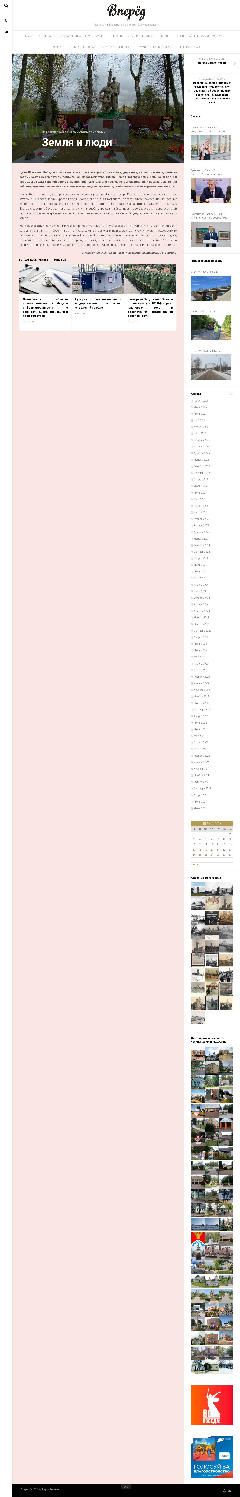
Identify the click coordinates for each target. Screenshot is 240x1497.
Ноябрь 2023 (201, 617)
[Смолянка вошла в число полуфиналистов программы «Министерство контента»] (211, 147)
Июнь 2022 (200, 729)
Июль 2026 (200, 407)
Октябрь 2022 (202, 703)
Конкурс (58, 47)
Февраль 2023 (202, 676)
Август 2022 (201, 716)
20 (211, 849)
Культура (45, 36)
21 (218, 849)
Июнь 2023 (200, 650)
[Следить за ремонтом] (211, 327)
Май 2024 (199, 578)
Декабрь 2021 (202, 768)
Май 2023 (199, 657)
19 (205, 849)
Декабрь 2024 (202, 532)
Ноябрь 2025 (201, 459)
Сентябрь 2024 (202, 551)
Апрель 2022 (201, 742)
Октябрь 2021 (202, 782)
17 (194, 849)
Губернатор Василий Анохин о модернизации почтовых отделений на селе (97, 303)
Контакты (116, 36)
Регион (28, 36)
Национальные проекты (117, 47)
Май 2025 (199, 499)
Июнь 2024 (200, 571)
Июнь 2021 (200, 808)
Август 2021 (201, 795)
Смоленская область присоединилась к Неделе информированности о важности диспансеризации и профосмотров (45, 307)
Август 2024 (201, 558)
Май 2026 (199, 420)
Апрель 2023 (201, 663)
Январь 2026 (201, 446)
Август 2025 (201, 479)
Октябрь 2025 (202, 466)
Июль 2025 (200, 486)
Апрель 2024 (201, 584)
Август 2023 (201, 637)
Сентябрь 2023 (202, 630)
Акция (164, 36)
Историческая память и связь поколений (74, 132)
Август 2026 (201, 400)
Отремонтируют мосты (204, 271)
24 (194, 854)
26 (205, 854)
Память (143, 47)
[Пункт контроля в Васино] (211, 367)
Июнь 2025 (200, 492)
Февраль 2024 (202, 597)
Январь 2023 (201, 683)
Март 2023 (200, 670)
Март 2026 (200, 433)
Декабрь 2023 (202, 611)
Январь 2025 (201, 525)
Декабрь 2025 (202, 453)
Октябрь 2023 (202, 624)
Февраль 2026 (202, 440)
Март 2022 (200, 749)
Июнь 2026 (200, 413)
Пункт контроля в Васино (205, 350)
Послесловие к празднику (73, 36)
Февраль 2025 (202, 519)
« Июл (194, 864)
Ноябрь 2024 (201, 538)
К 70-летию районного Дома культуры (198, 36)
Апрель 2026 (201, 427)
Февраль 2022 (202, 755)
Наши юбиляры (163, 47)
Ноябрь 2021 (201, 775)
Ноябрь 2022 (201, 696)
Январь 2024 (201, 604)
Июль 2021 (200, 801)
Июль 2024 (200, 565)
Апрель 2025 (201, 505)
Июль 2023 (200, 643)
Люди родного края (141, 36)
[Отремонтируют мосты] (211, 288)
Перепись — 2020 (189, 47)
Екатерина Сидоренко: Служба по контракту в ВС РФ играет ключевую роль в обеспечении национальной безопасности (150, 307)
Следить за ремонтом (203, 311)
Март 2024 (200, 591)
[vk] (6, 31)
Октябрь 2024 (202, 545)
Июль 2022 (200, 722)
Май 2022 (199, 735)
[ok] (6, 20)
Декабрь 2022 (202, 690)
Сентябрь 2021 (202, 788)
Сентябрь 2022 (202, 709)
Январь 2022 (201, 762)
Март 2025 (200, 512)
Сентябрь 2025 (202, 472)
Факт (99, 36)
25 (200, 854)
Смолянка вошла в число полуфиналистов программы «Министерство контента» (208, 129)
